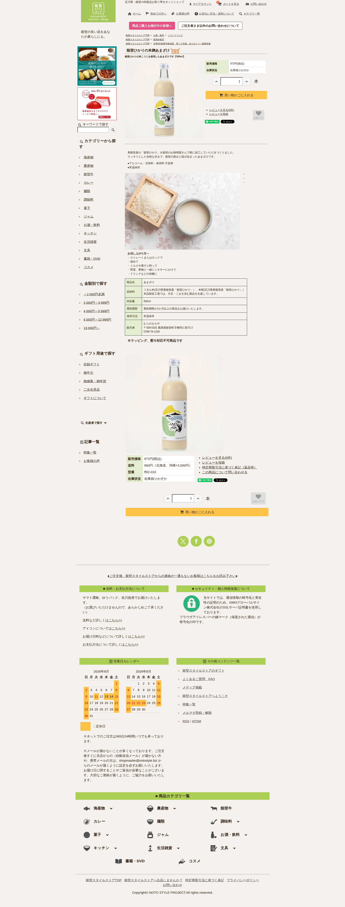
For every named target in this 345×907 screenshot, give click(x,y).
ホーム (137, 13)
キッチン (90, 233)
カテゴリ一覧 (252, 13)
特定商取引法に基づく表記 (204, 880)
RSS (186, 721)
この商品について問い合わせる (224, 472)
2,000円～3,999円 (96, 302)
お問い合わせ (258, 3)
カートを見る (231, 3)
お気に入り (259, 117)
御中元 (88, 373)
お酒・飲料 (92, 225)
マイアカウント (202, 3)
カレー (88, 182)
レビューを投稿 (218, 114)
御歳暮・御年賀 (95, 381)
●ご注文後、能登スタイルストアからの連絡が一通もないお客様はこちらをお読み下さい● (172, 576)
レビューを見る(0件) (221, 110)
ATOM (196, 721)
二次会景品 (92, 389)
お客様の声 (183, 13)
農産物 (88, 166)
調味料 (88, 199)
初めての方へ (158, 13)
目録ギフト (92, 364)
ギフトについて (95, 398)
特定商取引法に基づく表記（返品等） (229, 467)
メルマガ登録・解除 (197, 713)
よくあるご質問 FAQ (199, 679)
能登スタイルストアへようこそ (205, 696)
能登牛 (88, 174)
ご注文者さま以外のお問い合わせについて (210, 25)
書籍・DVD (92, 258)
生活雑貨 (90, 242)
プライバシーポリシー (243, 880)
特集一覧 (90, 452)
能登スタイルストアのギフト (204, 670)
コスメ (88, 267)
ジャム (88, 216)
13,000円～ (92, 328)
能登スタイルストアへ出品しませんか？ (153, 880)
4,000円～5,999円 (96, 311)
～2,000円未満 (94, 294)
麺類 (87, 191)
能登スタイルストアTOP (104, 880)
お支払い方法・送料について (216, 13)
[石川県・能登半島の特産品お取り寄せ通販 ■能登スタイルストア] (98, 10)
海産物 (88, 157)
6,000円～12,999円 (97, 319)
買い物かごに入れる (239, 95)
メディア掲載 (192, 687)
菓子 (87, 208)
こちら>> (115, 620)
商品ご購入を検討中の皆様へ (152, 25)
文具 (87, 250)
